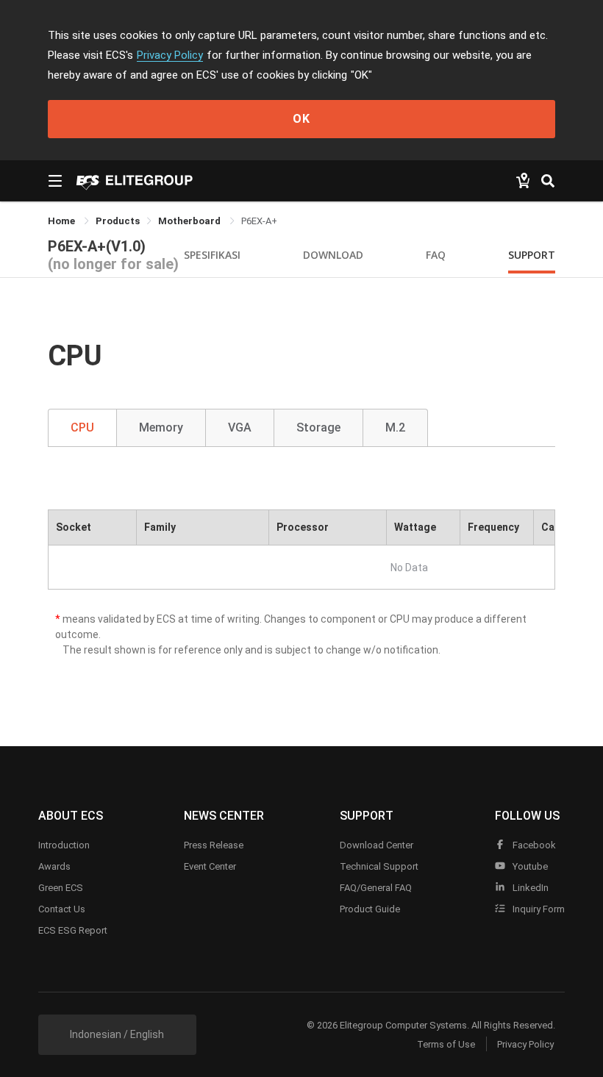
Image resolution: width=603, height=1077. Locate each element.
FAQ (436, 255)
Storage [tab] (318, 427)
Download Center (376, 845)
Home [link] (62, 220)
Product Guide (370, 909)
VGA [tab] (239, 427)
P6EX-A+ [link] (259, 220)
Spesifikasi (212, 255)
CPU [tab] (82, 427)
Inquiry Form (537, 909)
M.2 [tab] (395, 427)
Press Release (213, 845)
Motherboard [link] (190, 220)
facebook (533, 845)
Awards (54, 866)
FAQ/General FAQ (376, 887)
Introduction (64, 845)
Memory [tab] (161, 427)
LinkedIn (529, 887)
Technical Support (379, 866)
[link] (118, 220)
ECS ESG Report (72, 930)
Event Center (210, 866)
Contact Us (61, 909)
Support (531, 255)
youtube (529, 866)
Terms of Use (446, 1044)
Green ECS (60, 887)
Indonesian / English (117, 1034)
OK (301, 119)
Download (333, 255)
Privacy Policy (170, 55)
